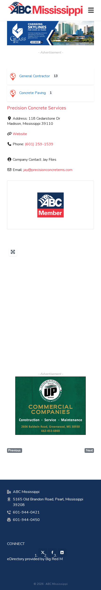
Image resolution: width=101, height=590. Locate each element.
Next (89, 450)
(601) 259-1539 (39, 144)
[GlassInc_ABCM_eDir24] (50, 23)
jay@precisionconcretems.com (47, 169)
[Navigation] (91, 10)
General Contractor (34, 76)
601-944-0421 (26, 512)
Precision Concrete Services (36, 108)
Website (20, 133)
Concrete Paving (32, 92)
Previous (14, 450)
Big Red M (54, 559)
